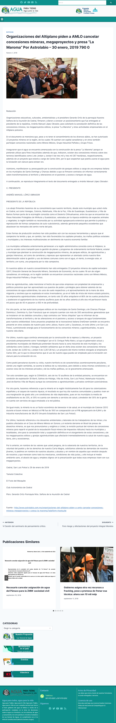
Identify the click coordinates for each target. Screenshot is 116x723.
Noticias (9, 32)
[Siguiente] (109, 578)
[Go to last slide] (6, 578)
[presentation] (29, 564)
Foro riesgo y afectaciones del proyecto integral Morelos (87, 524)
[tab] (53, 610)
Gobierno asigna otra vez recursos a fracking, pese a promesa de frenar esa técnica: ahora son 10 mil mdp (85, 591)
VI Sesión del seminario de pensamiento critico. (24, 524)
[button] (2, 19)
